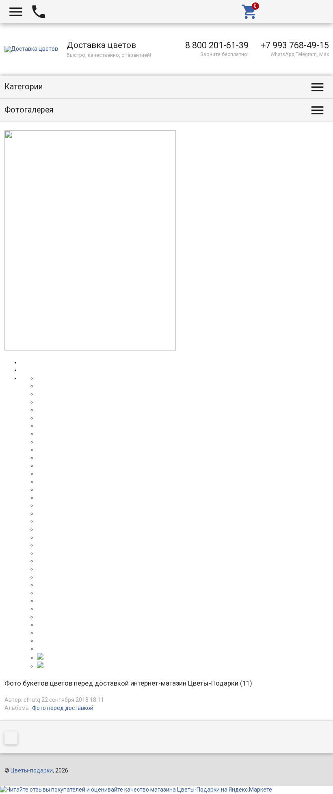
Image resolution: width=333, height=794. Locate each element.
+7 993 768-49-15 (295, 45)
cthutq (32, 700)
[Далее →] (90, 348)
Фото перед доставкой (62, 708)
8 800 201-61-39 (217, 45)
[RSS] (13, 739)
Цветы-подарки (32, 770)
